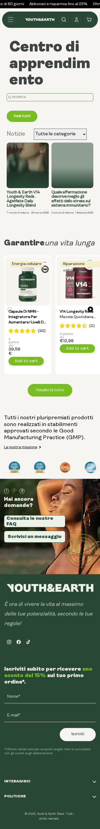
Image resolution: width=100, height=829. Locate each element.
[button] (10, 19)
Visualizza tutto (50, 390)
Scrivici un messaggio (35, 536)
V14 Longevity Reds (77, 315)
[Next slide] (90, 309)
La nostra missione (20, 447)
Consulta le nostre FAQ (29, 521)
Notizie (16, 134)
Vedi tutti (22, 116)
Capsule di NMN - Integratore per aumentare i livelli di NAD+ (27, 317)
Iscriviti (77, 734)
